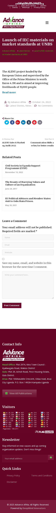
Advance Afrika (18, 102)
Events (15, 7)
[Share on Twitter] (6, 122)
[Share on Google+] (18, 122)
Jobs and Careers (28, 5)
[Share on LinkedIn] (23, 122)
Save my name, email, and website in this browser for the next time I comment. (26, 264)
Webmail (26, 7)
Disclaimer (12, 481)
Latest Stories (17, 105)
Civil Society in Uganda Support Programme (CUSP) (22, 167)
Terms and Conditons (41, 475)
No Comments (45, 105)
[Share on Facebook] (12, 122)
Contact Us (12, 5)
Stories (43, 5)
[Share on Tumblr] (29, 122)
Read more (9, 92)
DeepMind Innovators (34, 508)
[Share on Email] (40, 122)
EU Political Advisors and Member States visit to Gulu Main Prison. (28, 199)
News (28, 105)
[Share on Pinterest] (34, 122)
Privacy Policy (39, 7)
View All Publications (21, 393)
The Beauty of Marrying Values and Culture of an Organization (25, 183)
